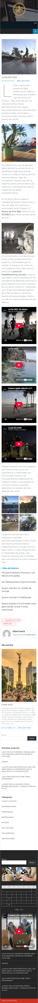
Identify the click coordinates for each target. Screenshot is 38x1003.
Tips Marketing (8, 833)
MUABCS (6, 214)
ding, (16, 274)
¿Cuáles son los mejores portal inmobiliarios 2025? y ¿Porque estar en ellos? (19, 786)
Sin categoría (7, 828)
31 (9, 905)
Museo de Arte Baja (11, 211)
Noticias (5, 823)
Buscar (4, 735)
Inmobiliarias (8, 817)
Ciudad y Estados (9, 801)
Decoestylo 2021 (12, 620)
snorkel (22, 274)
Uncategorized (8, 839)
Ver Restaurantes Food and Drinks (19, 582)
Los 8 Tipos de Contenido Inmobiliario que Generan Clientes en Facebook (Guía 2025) (18, 754)
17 (9, 899)
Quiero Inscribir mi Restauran (16, 597)
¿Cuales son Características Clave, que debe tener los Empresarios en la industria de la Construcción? (19, 769)
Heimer (5, 762)
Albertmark (25, 81)
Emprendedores (9, 807)
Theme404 (13, 1001)
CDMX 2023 (7, 624)
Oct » (22, 910)
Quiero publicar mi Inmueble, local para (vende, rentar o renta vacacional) (19, 606)
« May (16, 910)
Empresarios (7, 812)
